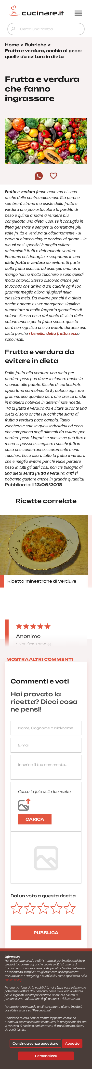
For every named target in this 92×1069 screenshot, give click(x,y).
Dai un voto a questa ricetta (43, 895)
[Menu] (78, 13)
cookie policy (13, 980)
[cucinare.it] (36, 10)
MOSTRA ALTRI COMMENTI (39, 659)
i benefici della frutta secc (53, 333)
